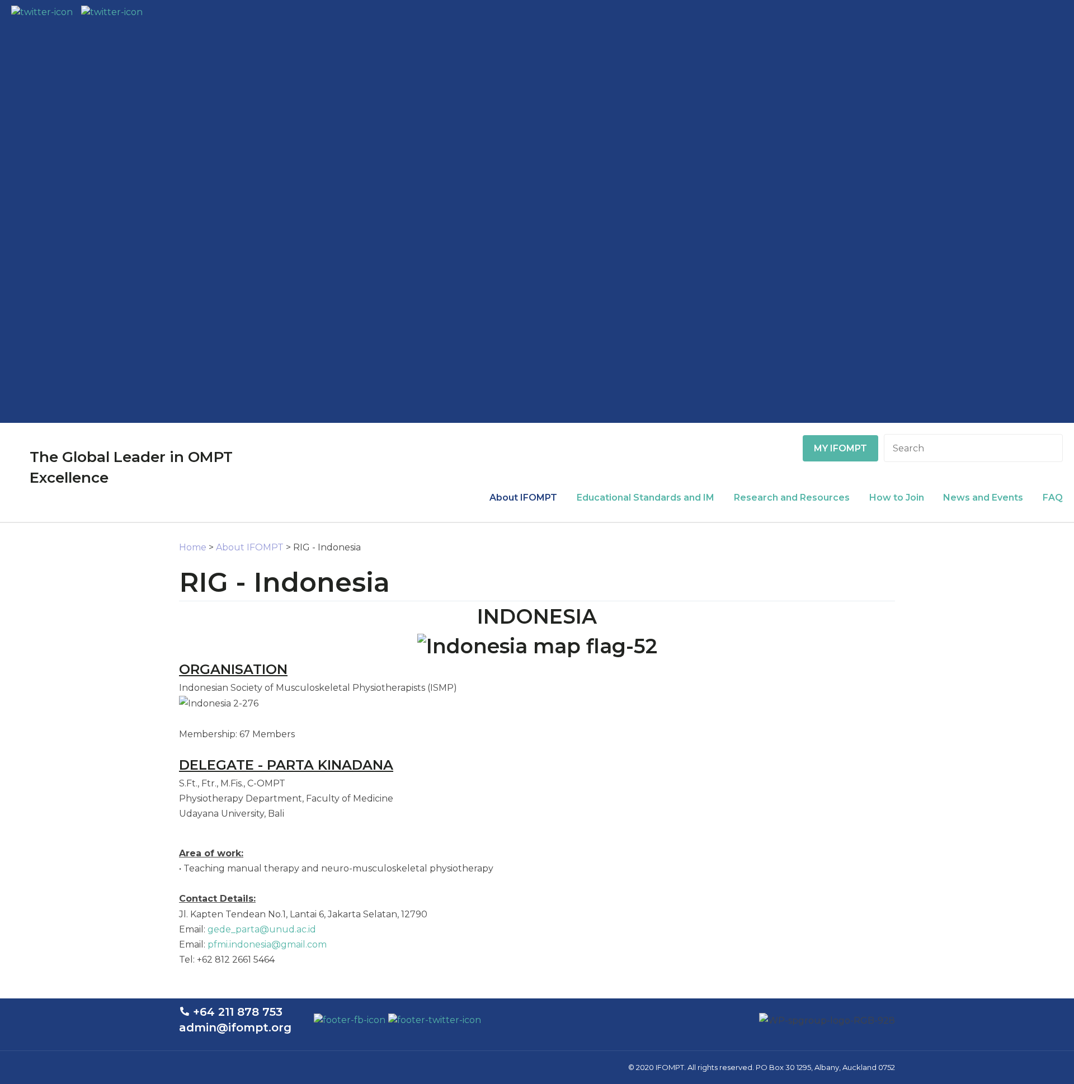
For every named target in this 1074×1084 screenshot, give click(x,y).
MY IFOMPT (840, 448)
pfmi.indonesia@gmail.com (267, 944)
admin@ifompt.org (235, 1027)
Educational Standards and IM (645, 497)
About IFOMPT (523, 497)
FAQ (1053, 497)
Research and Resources (792, 497)
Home (192, 547)
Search (1049, 448)
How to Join (896, 497)
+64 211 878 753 (237, 1012)
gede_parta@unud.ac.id (262, 929)
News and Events (983, 497)
